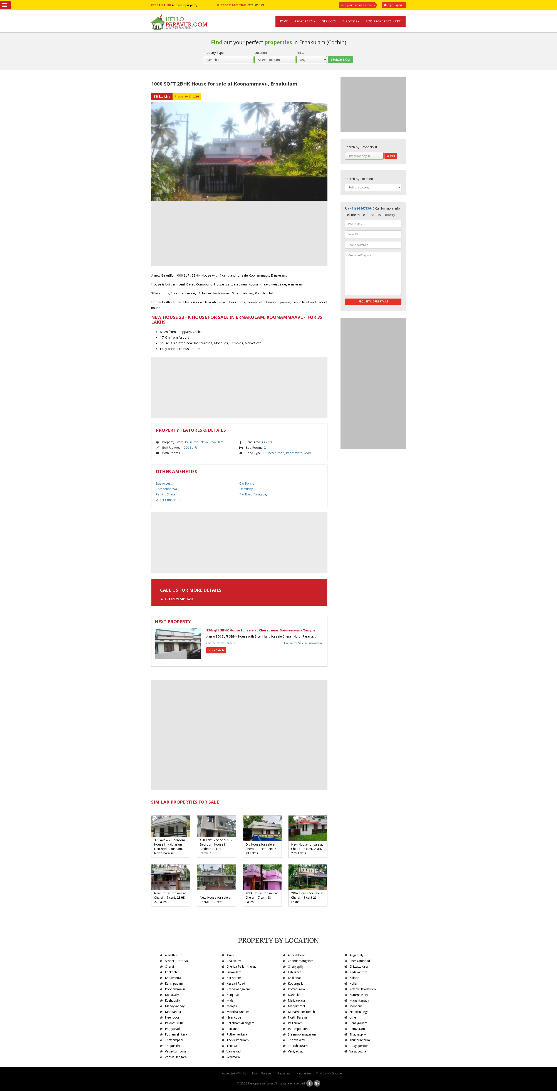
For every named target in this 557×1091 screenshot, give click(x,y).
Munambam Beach (301, 1012)
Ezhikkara (294, 972)
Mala (229, 1000)
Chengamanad (359, 961)
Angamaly (356, 955)
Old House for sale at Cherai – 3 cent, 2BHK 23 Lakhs (260, 848)
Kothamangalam (238, 989)
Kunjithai (232, 995)
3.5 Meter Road (273, 453)
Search (391, 156)
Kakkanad (295, 978)
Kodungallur (296, 983)
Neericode (233, 1017)
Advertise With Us (234, 1073)
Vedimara (233, 1057)
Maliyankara (296, 1000)
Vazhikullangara (176, 1057)
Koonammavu (175, 989)
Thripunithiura (174, 1046)
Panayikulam (358, 1023)
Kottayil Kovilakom (362, 989)
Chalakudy (233, 961)
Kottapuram (296, 989)
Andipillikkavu (297, 955)
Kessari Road (235, 983)
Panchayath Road (298, 453)
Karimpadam (174, 983)
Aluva (230, 955)
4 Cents (267, 442)
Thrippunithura (359, 1040)
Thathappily (357, 1034)
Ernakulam (233, 972)
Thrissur (232, 1046)
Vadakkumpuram (177, 1051)
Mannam (355, 1006)
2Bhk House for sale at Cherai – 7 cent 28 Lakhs (261, 897)
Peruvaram (357, 1029)
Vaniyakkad (296, 1051)
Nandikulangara (360, 1012)
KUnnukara (295, 995)
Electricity (246, 489)
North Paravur (226, 643)
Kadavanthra (358, 972)
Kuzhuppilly (173, 1000)
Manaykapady (175, 1006)
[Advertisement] (239, 233)
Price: (300, 52)
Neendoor (172, 1017)
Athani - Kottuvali (177, 961)
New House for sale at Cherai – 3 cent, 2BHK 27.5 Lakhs (307, 848)
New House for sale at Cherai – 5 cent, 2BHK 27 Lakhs (170, 897)
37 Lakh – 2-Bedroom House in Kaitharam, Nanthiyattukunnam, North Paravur (169, 846)
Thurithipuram (298, 1046)
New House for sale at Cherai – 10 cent (216, 899)
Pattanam (233, 1029)
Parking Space (166, 494)
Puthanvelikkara (176, 1034)
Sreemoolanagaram (302, 1034)
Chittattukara (358, 966)
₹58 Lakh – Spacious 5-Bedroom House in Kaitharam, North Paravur (216, 846)
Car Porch (246, 483)
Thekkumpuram (237, 1040)
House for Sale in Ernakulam (203, 442)
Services (329, 21)
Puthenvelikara (236, 1034)
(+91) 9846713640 (361, 208)
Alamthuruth (173, 955)
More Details (216, 650)
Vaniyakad (233, 1051)
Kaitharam (233, 978)
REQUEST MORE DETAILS (373, 301)
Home (283, 21)
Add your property (184, 5)
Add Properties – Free (384, 21)
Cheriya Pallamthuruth (242, 966)
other (353, 1017)
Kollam (354, 983)
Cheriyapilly (296, 966)
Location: (260, 52)
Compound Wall (167, 489)
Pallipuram (295, 1023)
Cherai (210, 643)
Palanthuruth (174, 1023)
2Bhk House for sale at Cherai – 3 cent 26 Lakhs (307, 897)
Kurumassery (358, 995)
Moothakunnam (237, 1012)
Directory (350, 21)
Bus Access (164, 483)
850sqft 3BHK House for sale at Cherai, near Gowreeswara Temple (260, 630)
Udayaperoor (358, 1046)
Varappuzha (357, 1051)
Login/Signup (395, 5)
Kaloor (354, 978)
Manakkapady (359, 1000)
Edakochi (171, 972)
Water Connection (168, 500)
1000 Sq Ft (189, 447)
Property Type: (214, 52)
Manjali (231, 1006)
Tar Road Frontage (252, 494)
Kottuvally (172, 995)
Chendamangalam (301, 961)
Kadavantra (173, 978)
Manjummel (296, 1006)
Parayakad (172, 1029)
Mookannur (173, 1012)
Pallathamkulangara (240, 1023)
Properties (304, 21)
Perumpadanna (298, 1029)
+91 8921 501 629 (178, 599)
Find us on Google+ (330, 1073)
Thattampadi (174, 1040)
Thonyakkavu (297, 1040)
